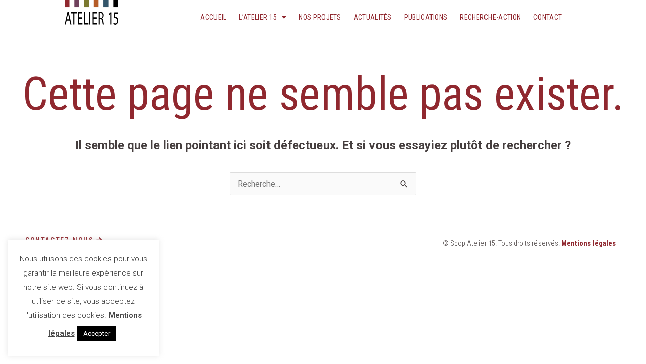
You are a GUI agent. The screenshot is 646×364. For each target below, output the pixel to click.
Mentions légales (588, 243)
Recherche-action (490, 17)
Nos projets (320, 17)
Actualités (373, 17)
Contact (547, 17)
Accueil (213, 17)
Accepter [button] (96, 333)
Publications (426, 17)
